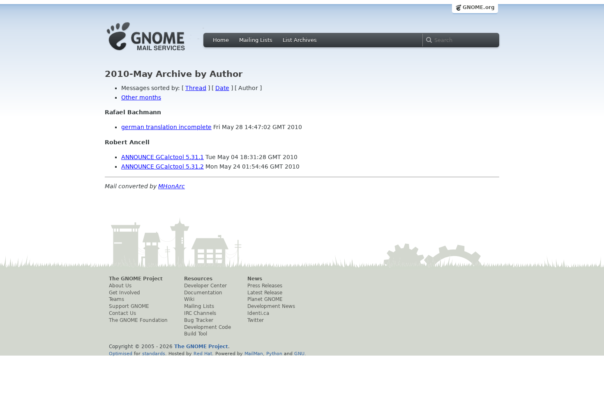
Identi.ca (258, 313)
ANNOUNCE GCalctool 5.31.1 (162, 157)
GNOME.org (479, 7)
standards (153, 353)
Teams (116, 299)
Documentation (203, 293)
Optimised (120, 353)
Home (221, 40)
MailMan (253, 353)
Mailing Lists (255, 40)
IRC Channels (200, 313)
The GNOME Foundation (138, 320)
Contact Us (122, 313)
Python (274, 353)
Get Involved (124, 293)
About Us (120, 286)
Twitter (255, 320)
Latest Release (264, 293)
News (254, 279)
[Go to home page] (158, 52)
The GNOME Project (136, 279)
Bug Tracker (198, 320)
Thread (195, 88)
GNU (299, 353)
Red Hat (203, 353)
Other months (141, 97)
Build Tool (195, 334)
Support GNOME (129, 306)
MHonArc (171, 186)
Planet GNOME (265, 299)
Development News (271, 306)
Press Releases (264, 286)
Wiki (189, 299)
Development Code (207, 327)
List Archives (300, 40)
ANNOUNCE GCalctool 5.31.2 (162, 166)
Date (222, 88)
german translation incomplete (166, 127)
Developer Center (205, 286)
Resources (198, 279)
